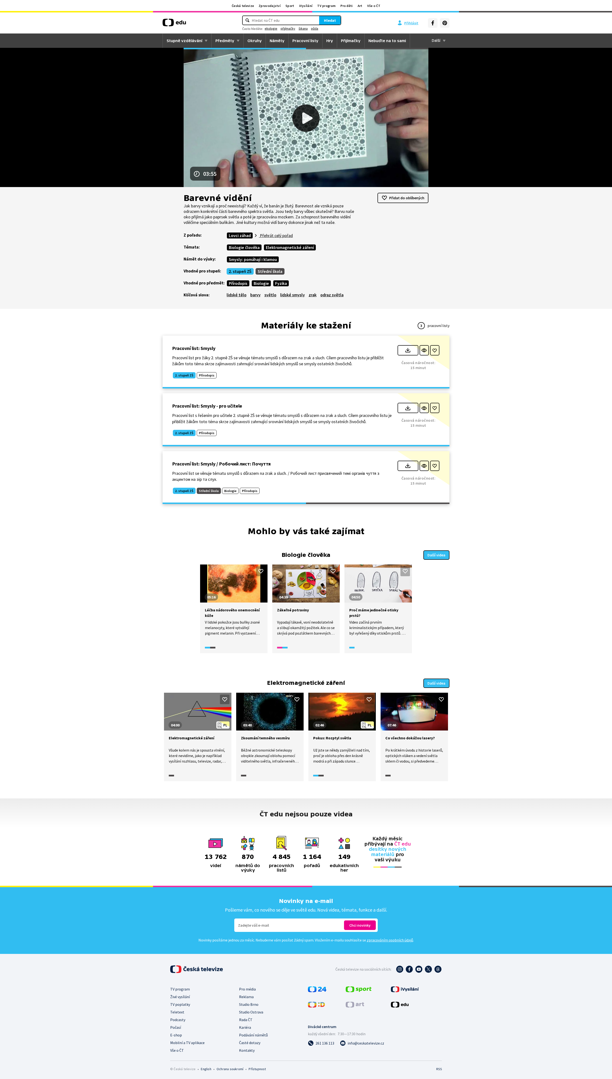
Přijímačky (351, 41)
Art (360, 6)
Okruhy (254, 41)
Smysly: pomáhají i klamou (253, 259)
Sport (289, 6)
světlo (270, 295)
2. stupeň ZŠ (240, 271)
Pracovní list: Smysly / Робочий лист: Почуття (221, 464)
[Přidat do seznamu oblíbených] (434, 350)
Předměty (224, 41)
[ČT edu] (174, 24)
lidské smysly (292, 295)
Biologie (261, 283)
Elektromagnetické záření (290, 247)
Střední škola (270, 271)
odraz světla (332, 295)
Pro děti (346, 6)
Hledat (330, 20)
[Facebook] (432, 23)
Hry (329, 41)
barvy (255, 295)
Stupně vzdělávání (184, 41)
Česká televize (243, 6)
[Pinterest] (444, 23)
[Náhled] (424, 350)
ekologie (271, 28)
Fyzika (281, 283)
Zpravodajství (270, 6)
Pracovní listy (305, 41)
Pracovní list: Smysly (193, 348)
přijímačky (288, 28)
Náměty (277, 41)
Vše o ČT (373, 6)
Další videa (436, 555)
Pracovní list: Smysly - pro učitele (207, 406)
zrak (313, 295)
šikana (303, 28)
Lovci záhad (240, 235)
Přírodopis (238, 283)
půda (314, 28)
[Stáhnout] (408, 350)
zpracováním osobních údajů (390, 940)
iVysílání (306, 6)
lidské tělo (236, 295)
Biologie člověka (244, 247)
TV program (326, 6)
